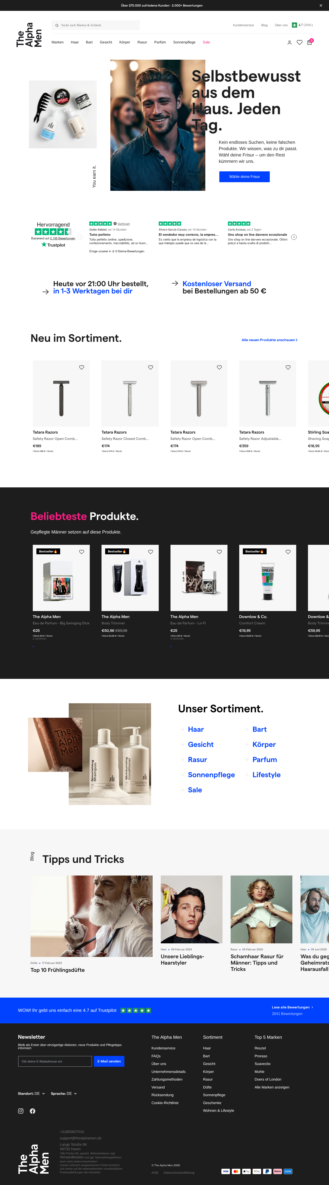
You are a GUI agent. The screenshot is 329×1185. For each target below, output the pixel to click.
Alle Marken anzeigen (272, 1087)
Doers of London (268, 1079)
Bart (206, 1056)
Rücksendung (162, 1095)
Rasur (234, 949)
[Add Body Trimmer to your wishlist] (150, 552)
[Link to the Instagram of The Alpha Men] (21, 1111)
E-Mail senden (109, 1061)
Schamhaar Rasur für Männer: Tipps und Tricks (257, 962)
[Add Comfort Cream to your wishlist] (288, 552)
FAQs (156, 1056)
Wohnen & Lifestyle (218, 1111)
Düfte (34, 963)
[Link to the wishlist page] (299, 42)
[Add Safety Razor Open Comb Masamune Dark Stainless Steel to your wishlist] (81, 367)
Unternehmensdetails (168, 1072)
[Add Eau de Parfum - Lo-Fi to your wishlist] (219, 552)
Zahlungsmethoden (166, 1079)
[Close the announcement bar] (321, 5)
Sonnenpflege (214, 1095)
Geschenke (212, 1103)
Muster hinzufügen (49, 646)
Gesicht (209, 1064)
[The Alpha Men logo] (29, 35)
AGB (154, 1172)
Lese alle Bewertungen (291, 1007)
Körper (208, 1072)
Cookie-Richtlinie (165, 1103)
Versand (158, 1087)
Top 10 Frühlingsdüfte (58, 970)
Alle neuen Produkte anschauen (268, 340)
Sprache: (59, 1094)
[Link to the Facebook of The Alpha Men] (32, 1111)
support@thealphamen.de (81, 1138)
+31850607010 (72, 1132)
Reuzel (260, 1048)
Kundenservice (163, 1048)
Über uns (158, 1064)
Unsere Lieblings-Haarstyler (182, 959)
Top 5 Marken (268, 1037)
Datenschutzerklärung (178, 1172)
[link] (270, 340)
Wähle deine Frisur (244, 177)
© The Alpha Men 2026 (165, 1165)
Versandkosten (72, 1157)
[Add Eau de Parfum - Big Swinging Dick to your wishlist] (81, 552)
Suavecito (262, 1064)
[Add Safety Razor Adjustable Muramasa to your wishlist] (288, 367)
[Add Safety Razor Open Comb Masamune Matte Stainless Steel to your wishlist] (219, 367)
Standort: (26, 1094)
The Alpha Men (166, 1037)
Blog (32, 856)
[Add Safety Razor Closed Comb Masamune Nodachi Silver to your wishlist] (150, 367)
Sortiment (212, 1037)
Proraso (261, 1056)
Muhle (260, 1072)
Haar (164, 949)
